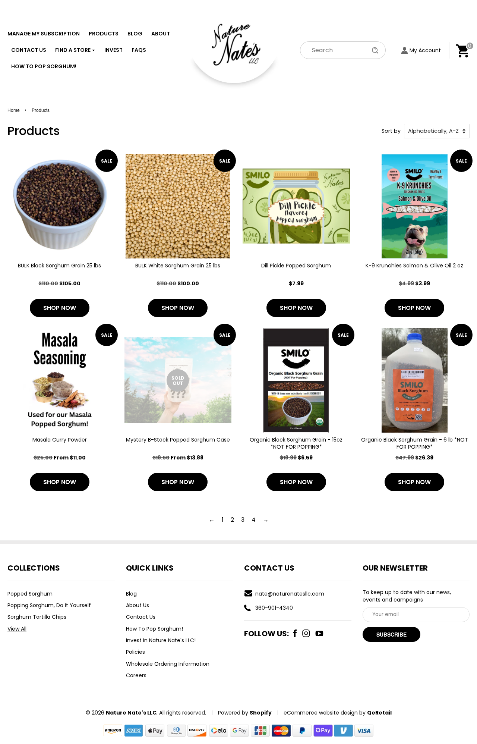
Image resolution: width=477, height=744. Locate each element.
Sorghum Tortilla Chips (36, 617)
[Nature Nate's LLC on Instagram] (306, 633)
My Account (425, 50)
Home (13, 110)
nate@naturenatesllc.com (289, 593)
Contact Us (28, 50)
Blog (134, 33)
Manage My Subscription (43, 33)
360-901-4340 (274, 608)
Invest (113, 50)
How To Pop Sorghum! (43, 66)
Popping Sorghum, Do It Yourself (49, 605)
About (160, 33)
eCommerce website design (321, 712)
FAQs (139, 50)
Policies (135, 652)
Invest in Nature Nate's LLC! (161, 640)
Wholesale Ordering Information (167, 664)
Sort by (391, 131)
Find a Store (73, 50)
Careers (136, 675)
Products (104, 33)
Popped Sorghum (30, 593)
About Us (137, 605)
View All (16, 628)
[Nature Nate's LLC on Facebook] (295, 633)
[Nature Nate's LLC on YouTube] (319, 633)
